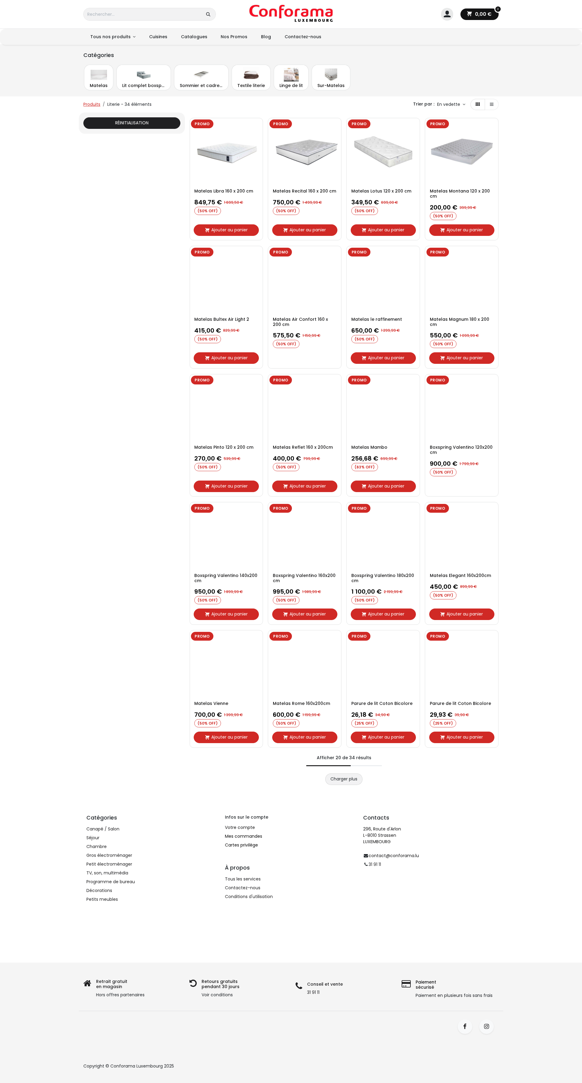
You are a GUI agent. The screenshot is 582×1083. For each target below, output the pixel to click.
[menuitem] (112, 37)
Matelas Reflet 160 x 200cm (303, 447)
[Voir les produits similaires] (257, 168)
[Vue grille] (477, 104)
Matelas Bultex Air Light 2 (221, 319)
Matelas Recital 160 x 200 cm (304, 191)
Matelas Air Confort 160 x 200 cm (300, 322)
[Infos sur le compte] (447, 14)
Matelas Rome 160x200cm (301, 703)
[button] (451, 104)
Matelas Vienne (211, 703)
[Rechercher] (208, 14)
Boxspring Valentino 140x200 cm (225, 578)
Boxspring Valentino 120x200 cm (461, 450)
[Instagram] (488, 1026)
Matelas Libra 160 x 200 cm (223, 191)
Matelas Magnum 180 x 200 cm (459, 322)
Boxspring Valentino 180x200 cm (382, 578)
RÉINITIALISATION (132, 123)
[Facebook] (467, 1026)
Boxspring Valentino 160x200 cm (304, 578)
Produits (91, 104)
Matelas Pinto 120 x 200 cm (223, 447)
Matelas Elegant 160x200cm (460, 575)
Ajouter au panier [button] (229, 230)
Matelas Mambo (369, 447)
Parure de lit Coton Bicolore (382, 703)
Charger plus (343, 779)
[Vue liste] (492, 104)
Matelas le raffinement (376, 319)
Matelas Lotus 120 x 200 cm (381, 191)
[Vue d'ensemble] (257, 127)
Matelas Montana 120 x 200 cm (460, 194)
